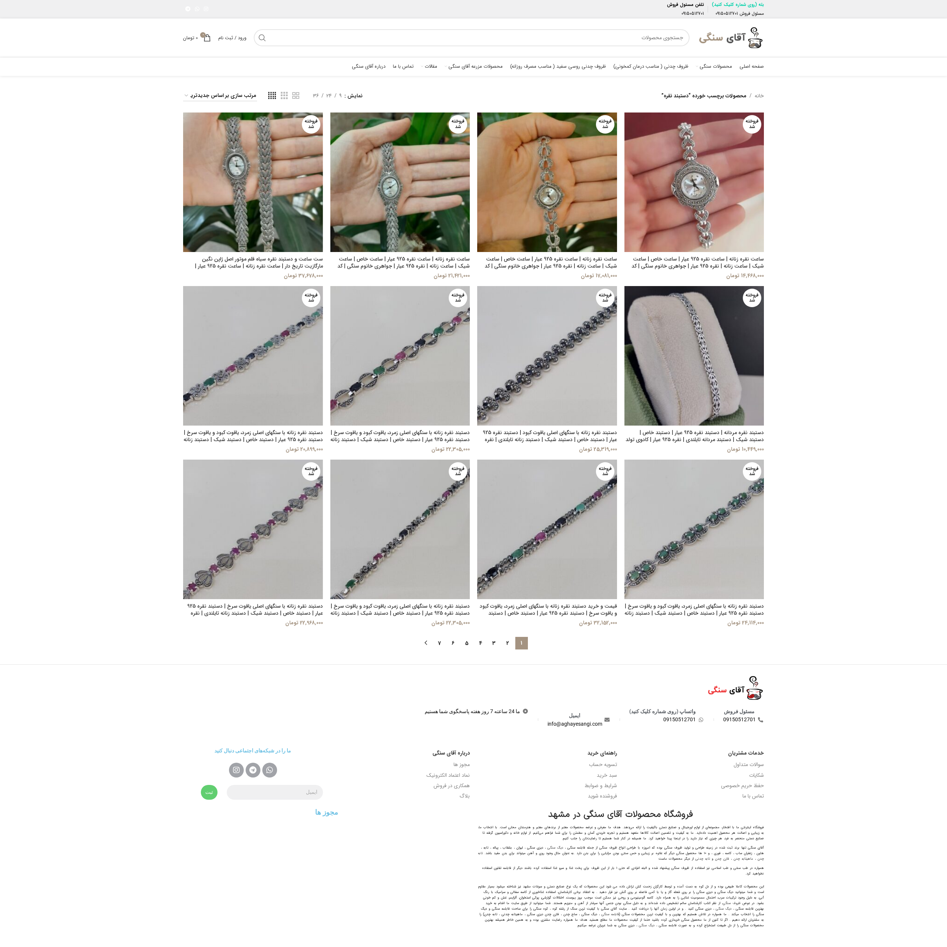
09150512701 (726, 13)
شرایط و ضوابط (600, 786)
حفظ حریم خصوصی (742, 786)
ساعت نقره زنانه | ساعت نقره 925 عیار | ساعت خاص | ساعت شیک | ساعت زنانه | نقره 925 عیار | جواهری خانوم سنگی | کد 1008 (551, 266)
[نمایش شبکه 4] (272, 96)
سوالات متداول (749, 764)
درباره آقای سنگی (451, 753)
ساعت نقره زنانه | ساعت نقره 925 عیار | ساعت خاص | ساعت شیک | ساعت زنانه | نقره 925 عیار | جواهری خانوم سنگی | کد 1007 (403, 266)
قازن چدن (722, 859)
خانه (759, 96)
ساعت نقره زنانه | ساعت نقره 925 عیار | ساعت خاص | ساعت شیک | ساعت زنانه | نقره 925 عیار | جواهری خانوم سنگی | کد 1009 (697, 266)
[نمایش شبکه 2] (295, 96)
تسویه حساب (603, 764)
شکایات (756, 775)
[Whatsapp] (269, 770)
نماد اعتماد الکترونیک (448, 775)
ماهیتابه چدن (743, 859)
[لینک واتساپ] (197, 9)
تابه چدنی (702, 859)
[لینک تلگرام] (188, 9)
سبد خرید (607, 775)
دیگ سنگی (555, 847)
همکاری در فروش (452, 786)
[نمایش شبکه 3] (284, 96)
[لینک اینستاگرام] (206, 9)
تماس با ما (753, 796)
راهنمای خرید (602, 753)
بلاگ (464, 796)
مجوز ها (462, 764)
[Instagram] (236, 770)
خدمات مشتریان (746, 753)
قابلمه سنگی (610, 914)
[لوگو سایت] (730, 37)
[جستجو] (262, 37)
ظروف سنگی (732, 903)
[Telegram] (253, 770)
